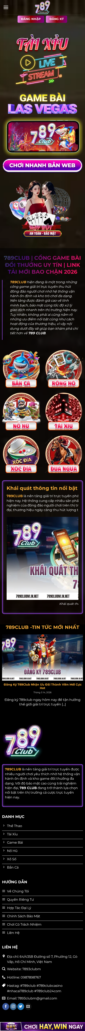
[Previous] (4, 669)
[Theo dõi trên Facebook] (5, 1006)
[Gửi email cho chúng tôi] (28, 1006)
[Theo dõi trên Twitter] (20, 1006)
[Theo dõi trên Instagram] (13, 1006)
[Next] (81, 669)
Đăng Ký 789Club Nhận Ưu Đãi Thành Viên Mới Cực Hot (42, 686)
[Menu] (6, 7)
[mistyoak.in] (42, 7)
